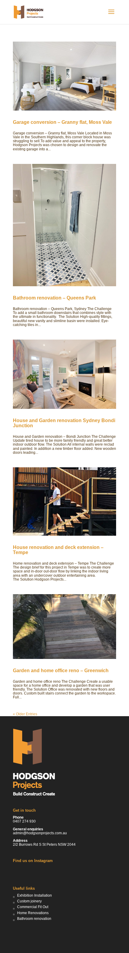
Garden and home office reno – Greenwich (61, 670)
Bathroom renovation (34, 919)
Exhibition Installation (34, 895)
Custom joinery (29, 901)
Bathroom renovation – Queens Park (54, 297)
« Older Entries (25, 714)
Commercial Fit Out (32, 907)
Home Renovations (33, 913)
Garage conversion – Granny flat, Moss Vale (62, 122)
